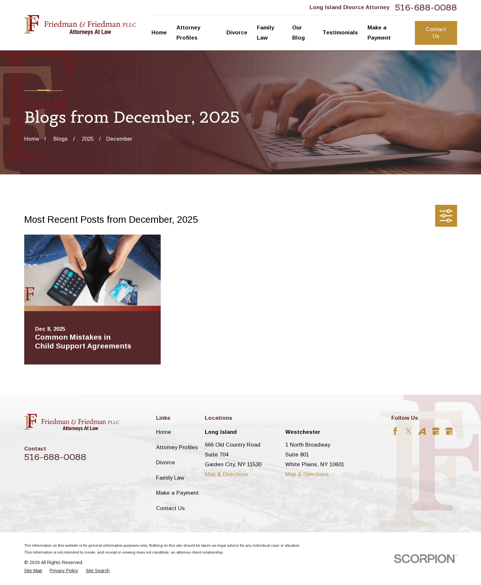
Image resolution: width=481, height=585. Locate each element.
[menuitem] (33, 571)
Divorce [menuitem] (236, 32)
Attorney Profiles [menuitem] (188, 33)
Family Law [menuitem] (265, 33)
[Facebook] (395, 431)
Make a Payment (177, 493)
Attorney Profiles (177, 447)
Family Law (170, 478)
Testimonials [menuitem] (340, 32)
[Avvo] (422, 431)
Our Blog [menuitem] (298, 33)
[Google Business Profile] (435, 431)
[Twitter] (408, 431)
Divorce (165, 462)
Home (163, 432)
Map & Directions (226, 474)
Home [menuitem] (159, 32)
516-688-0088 (426, 7)
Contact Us (436, 32)
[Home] (80, 25)
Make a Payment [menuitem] (379, 33)
